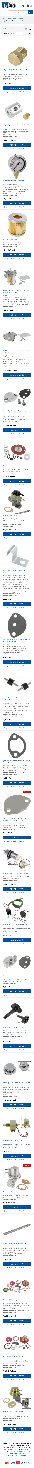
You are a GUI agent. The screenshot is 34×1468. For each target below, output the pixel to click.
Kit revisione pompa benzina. (12, 466)
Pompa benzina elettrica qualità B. (14, 1140)
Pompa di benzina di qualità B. (13, 1411)
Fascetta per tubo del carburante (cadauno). (14, 571)
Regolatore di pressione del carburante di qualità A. (16, 351)
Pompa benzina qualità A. (11, 515)
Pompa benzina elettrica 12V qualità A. (15, 873)
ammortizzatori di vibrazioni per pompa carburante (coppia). (16, 698)
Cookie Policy (19, 1453)
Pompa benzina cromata (11, 1192)
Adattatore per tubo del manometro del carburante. (16, 124)
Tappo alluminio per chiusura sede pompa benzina (14, 411)
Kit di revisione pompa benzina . (13, 1356)
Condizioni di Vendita (18, 1451)
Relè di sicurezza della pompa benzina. (16, 924)
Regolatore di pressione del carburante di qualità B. (16, 1083)
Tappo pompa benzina (10, 976)
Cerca (30, 12)
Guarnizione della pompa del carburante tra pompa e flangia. (16, 640)
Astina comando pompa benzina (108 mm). (15, 1244)
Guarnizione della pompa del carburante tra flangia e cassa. (16, 761)
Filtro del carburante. (10, 239)
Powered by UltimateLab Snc (17, 1455)
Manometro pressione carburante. (14, 180)
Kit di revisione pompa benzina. (13, 1300)
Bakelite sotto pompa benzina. (13, 1027)
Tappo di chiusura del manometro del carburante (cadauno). (15, 70)
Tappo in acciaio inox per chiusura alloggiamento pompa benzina (14, 819)
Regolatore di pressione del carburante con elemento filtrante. (16, 291)
